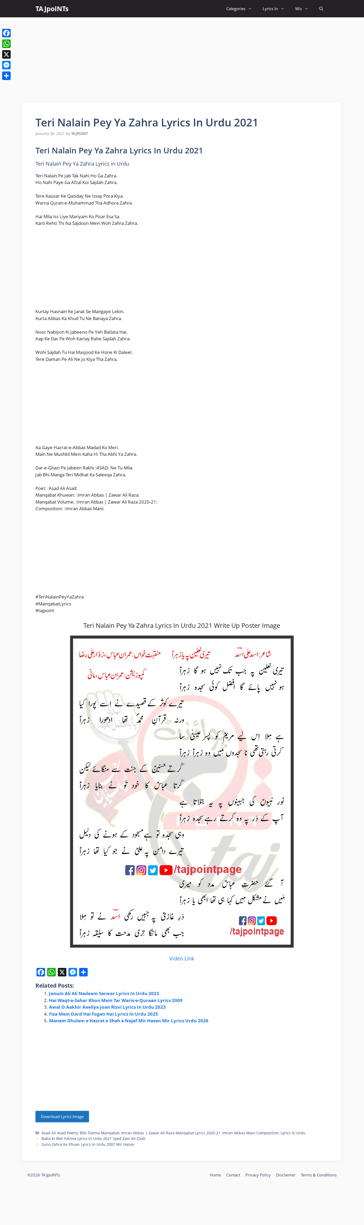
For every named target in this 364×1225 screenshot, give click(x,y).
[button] (321, 8)
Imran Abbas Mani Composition (250, 1132)
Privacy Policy (258, 1175)
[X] (6, 54)
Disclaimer (286, 1175)
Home (215, 1175)
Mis (298, 8)
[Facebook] (6, 33)
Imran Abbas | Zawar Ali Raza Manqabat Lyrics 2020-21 (170, 1132)
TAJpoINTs (51, 8)
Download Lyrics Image (62, 1116)
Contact (233, 1175)
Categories (235, 8)
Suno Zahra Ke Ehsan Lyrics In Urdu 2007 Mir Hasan (88, 1144)
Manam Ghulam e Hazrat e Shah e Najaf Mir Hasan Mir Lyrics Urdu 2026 (128, 1020)
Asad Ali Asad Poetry (60, 1132)
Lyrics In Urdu (293, 1132)
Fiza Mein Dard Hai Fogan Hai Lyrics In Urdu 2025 (103, 1014)
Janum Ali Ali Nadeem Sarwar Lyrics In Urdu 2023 (104, 993)
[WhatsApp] (6, 43)
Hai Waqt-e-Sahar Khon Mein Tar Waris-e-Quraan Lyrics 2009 (116, 1000)
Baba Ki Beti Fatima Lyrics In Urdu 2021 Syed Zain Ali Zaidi (93, 1138)
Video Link (182, 958)
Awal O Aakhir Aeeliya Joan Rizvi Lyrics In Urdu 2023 (107, 1007)
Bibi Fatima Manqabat (99, 1132)
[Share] (6, 75)
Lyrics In (270, 8)
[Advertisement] (182, 60)
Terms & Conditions (319, 1175)
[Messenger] (6, 65)
